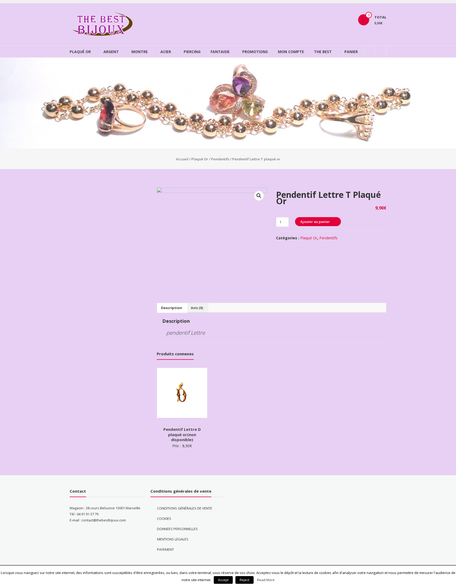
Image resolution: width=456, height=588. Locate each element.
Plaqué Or (80, 51)
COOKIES (164, 518)
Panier (351, 51)
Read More (266, 579)
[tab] (171, 307)
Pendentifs (220, 159)
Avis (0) (197, 307)
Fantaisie (220, 51)
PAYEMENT (165, 549)
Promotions (255, 51)
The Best (323, 51)
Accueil (182, 159)
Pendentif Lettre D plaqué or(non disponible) (182, 434)
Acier (165, 51)
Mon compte (291, 51)
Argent (111, 51)
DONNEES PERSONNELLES (177, 528)
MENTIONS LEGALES (172, 539)
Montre (139, 51)
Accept (223, 579)
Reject (244, 579)
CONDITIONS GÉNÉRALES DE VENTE (184, 508)
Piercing (192, 51)
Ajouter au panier (315, 221)
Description (171, 307)
